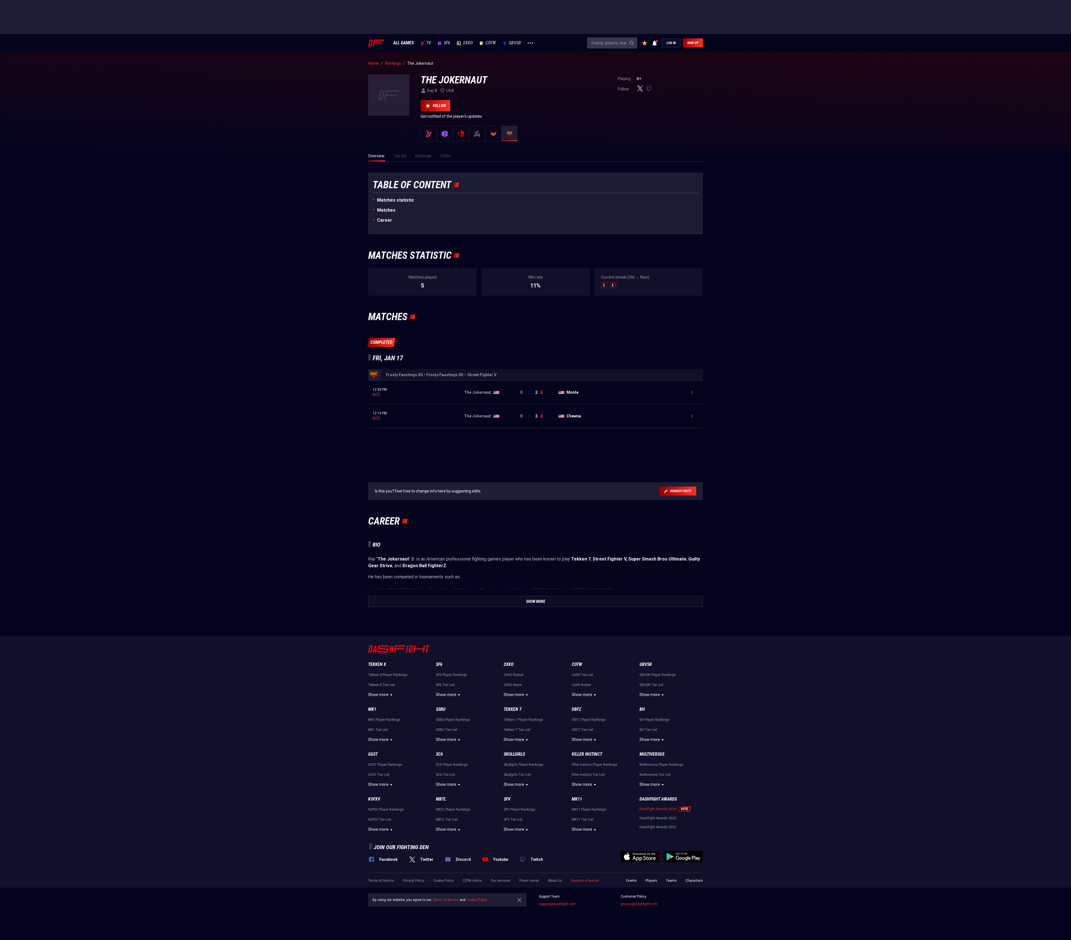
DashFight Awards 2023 (658, 818)
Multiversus (652, 754)
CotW (491, 43)
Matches (386, 210)
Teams (671, 881)
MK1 (372, 709)
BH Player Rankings (655, 720)
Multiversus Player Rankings (661, 765)
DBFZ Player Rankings (589, 720)
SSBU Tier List (446, 730)
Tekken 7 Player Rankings (523, 720)
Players (651, 881)
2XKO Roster (514, 675)
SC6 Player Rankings (452, 765)
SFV (507, 799)
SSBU (440, 709)
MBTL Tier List (447, 819)
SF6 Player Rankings (451, 675)
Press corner (529, 881)
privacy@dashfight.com (639, 904)
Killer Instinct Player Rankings (594, 765)
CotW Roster (581, 685)
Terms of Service (381, 881)
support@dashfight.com (557, 904)
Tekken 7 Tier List (517, 730)
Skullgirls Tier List (517, 775)
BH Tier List (648, 730)
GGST (373, 754)
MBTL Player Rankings (453, 809)
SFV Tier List (513, 819)
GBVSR (515, 43)
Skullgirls (514, 754)
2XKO (468, 43)
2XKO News (513, 685)
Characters (694, 881)
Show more (378, 694)
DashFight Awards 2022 (658, 827)
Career (384, 220)
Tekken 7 (513, 709)
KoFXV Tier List (379, 819)
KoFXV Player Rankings (386, 809)
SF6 (447, 43)
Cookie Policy (443, 881)
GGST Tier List (379, 775)
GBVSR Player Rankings (658, 675)
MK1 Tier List (378, 730)
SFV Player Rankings (519, 809)
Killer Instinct (587, 754)
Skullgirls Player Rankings (523, 765)
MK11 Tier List (583, 819)
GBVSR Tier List (652, 685)
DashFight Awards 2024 (658, 809)
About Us (555, 881)
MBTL (441, 799)
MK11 (577, 799)
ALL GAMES (403, 43)
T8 (428, 43)
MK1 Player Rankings (384, 720)
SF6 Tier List (445, 685)
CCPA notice (472, 881)
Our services (500, 881)
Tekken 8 (377, 664)
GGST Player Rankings (385, 765)
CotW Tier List (582, 675)
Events (631, 881)
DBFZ (576, 709)
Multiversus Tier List (655, 775)
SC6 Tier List (445, 775)
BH (642, 709)
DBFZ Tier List (582, 730)
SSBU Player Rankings (453, 720)
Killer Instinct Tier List (588, 775)
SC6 (439, 754)
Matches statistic (395, 200)
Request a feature (585, 881)
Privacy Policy (413, 881)
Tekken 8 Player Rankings (387, 675)
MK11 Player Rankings (589, 809)
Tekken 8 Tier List (381, 685)
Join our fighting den (401, 847)
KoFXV (374, 799)
